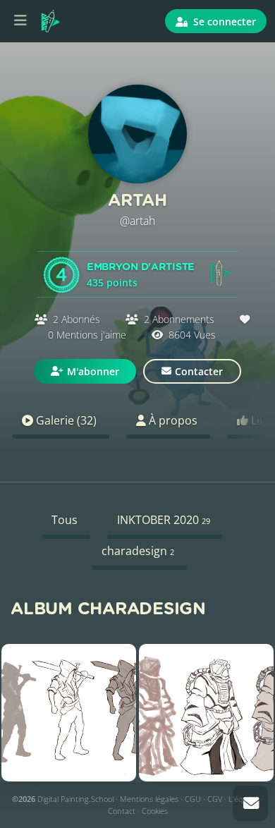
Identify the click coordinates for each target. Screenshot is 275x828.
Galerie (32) (65, 420)
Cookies (155, 810)
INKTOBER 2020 (163, 520)
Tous (64, 520)
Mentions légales (149, 798)
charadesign (138, 551)
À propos (171, 420)
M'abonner (93, 371)
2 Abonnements (179, 319)
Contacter (199, 371)
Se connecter (223, 21)
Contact (121, 810)
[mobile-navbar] (20, 21)
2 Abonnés (76, 319)
